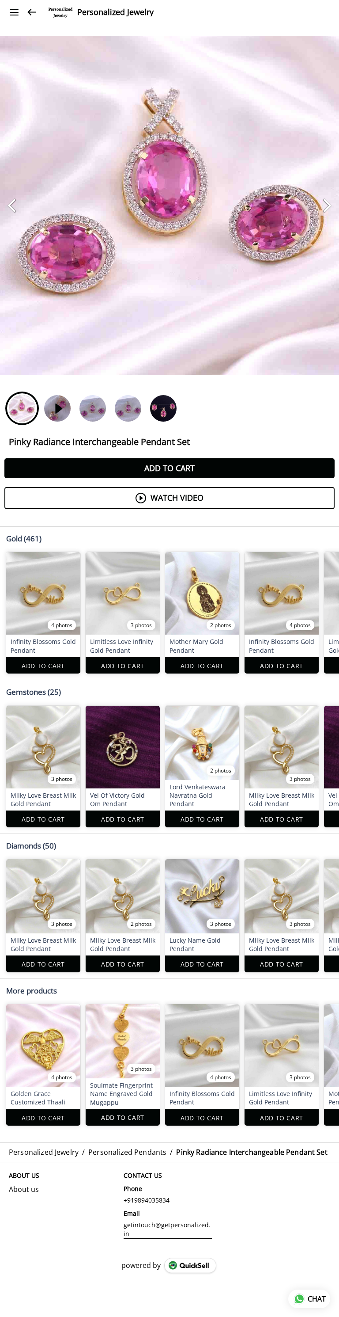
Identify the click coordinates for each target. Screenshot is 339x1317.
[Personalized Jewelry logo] (60, 12)
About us (24, 1189)
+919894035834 (147, 1200)
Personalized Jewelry (115, 12)
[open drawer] (14, 12)
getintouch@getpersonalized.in (167, 1229)
